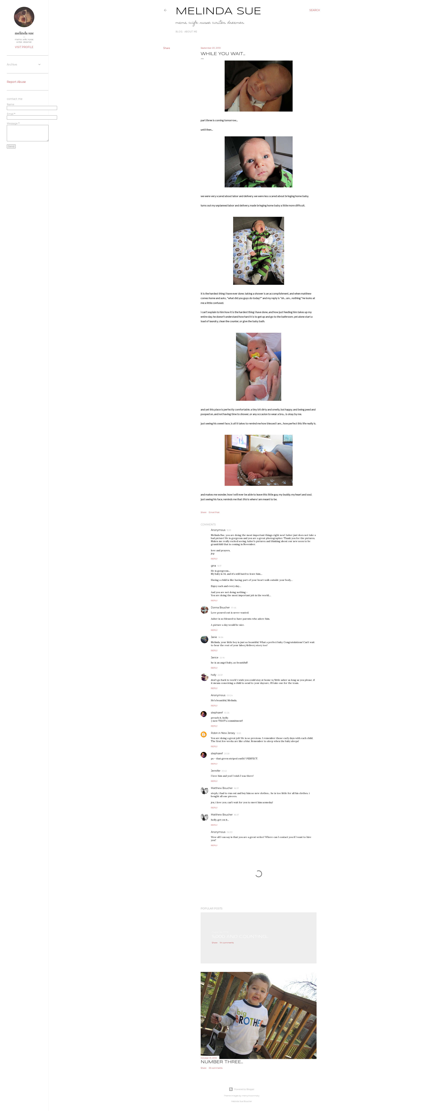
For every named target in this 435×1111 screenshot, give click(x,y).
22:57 (220, 675)
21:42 (224, 771)
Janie (214, 637)
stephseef (217, 712)
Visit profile (24, 47)
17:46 (233, 607)
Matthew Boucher (222, 788)
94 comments (227, 942)
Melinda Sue (218, 11)
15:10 (229, 530)
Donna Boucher (220, 607)
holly (213, 674)
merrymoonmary (250, 1095)
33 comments (215, 1068)
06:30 (230, 832)
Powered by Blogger (244, 1089)
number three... (222, 1062)
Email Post (214, 512)
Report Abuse (16, 81)
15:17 (219, 566)
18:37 (236, 788)
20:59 (227, 753)
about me (190, 31)
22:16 (222, 657)
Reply (214, 558)
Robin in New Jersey (223, 733)
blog (179, 31)
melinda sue (24, 33)
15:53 (239, 733)
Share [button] (166, 48)
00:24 (230, 695)
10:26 (226, 712)
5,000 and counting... (240, 937)
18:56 (220, 637)
